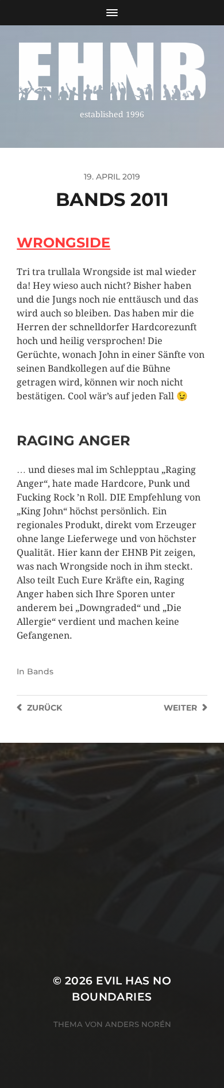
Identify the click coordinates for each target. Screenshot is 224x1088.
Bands (40, 671)
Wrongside (63, 242)
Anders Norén (138, 1024)
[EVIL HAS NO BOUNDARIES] (112, 71)
